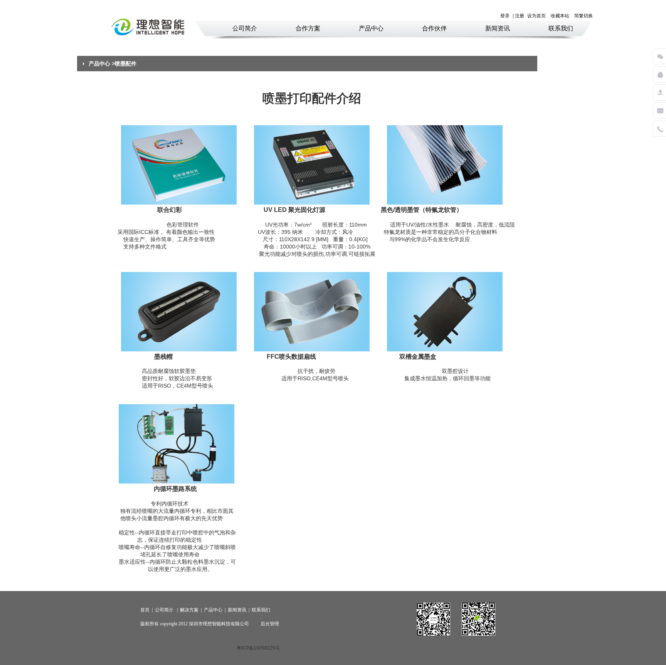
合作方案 (308, 28)
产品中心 (371, 28)
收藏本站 (560, 15)
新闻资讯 (497, 28)
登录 (505, 15)
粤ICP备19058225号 (258, 648)
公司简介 (244, 28)
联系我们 (560, 28)
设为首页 (536, 15)
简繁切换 (583, 15)
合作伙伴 (434, 28)
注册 (519, 15)
